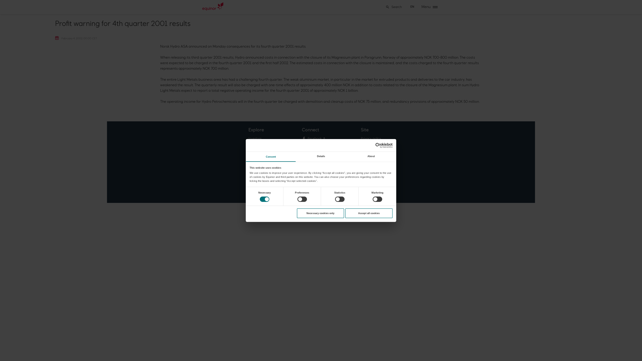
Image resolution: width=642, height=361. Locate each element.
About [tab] (371, 156)
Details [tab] (321, 156)
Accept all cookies (369, 213)
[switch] (302, 199)
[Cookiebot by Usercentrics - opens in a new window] (378, 145)
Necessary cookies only (320, 213)
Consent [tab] (271, 156)
